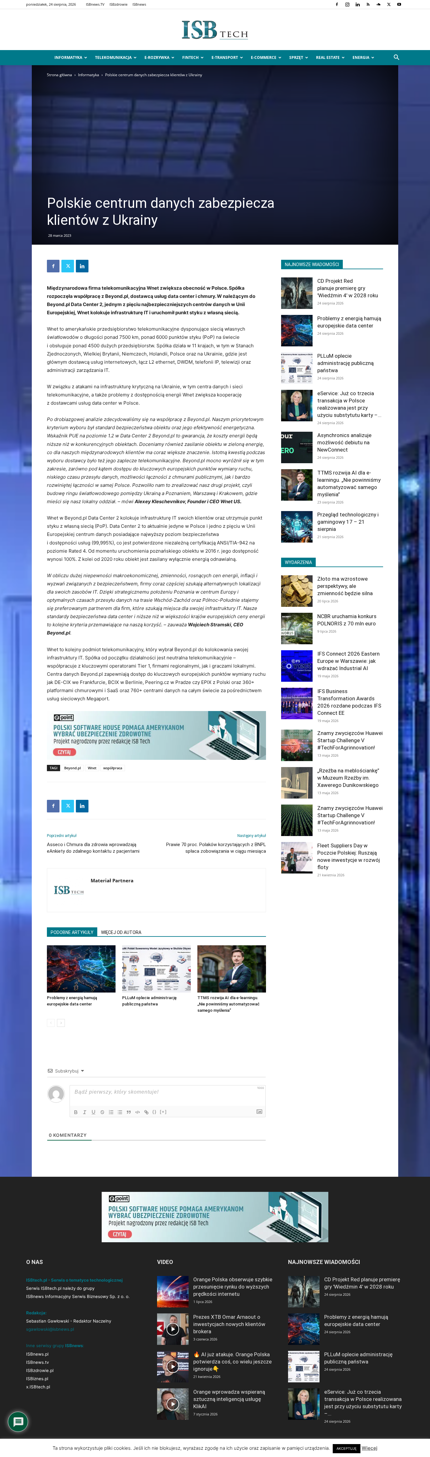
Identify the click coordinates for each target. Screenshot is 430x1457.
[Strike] (102, 1112)
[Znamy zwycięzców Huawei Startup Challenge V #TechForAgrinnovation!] (297, 745)
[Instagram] (347, 4)
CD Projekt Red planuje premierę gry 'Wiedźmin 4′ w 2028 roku (347, 288)
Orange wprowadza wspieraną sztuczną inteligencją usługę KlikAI (229, 1399)
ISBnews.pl (37, 1354)
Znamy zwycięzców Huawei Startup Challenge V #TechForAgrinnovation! (350, 740)
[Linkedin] (357, 4)
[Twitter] (388, 4)
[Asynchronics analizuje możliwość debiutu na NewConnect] (297, 447)
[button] (396, 58)
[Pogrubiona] (75, 1112)
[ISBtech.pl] (215, 30)
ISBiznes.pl (37, 1378)
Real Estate (328, 57)
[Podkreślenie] (93, 1112)
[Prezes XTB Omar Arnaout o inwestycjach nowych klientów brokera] (173, 1329)
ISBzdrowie (118, 4)
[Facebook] (337, 4)
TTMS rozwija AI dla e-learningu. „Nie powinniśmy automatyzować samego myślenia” (228, 1004)
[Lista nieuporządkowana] (120, 1112)
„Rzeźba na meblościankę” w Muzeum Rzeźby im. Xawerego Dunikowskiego (348, 777)
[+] (163, 1111)
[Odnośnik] (146, 1112)
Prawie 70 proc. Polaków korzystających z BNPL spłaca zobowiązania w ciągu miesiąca (216, 848)
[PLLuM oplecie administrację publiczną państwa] (156, 969)
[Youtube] (399, 4)
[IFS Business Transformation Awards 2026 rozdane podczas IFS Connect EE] (297, 703)
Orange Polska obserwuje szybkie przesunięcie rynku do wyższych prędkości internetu (232, 1286)
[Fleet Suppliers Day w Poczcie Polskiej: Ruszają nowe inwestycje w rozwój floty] (297, 858)
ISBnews (139, 4)
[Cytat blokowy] (128, 1112)
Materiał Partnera (112, 880)
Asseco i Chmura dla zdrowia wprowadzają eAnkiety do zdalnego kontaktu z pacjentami (93, 848)
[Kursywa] (84, 1112)
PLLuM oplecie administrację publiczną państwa (345, 363)
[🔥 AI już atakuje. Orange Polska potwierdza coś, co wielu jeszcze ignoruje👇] (173, 1366)
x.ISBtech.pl (38, 1386)
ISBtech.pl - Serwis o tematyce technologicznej (74, 1280)
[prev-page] (51, 1023)
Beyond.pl (72, 767)
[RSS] (368, 4)
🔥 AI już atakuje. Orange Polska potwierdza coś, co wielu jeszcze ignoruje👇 (232, 1361)
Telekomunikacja (113, 57)
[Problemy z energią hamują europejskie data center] (81, 969)
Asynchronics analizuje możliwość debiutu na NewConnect (344, 442)
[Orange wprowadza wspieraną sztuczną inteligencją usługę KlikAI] (173, 1404)
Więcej (369, 1448)
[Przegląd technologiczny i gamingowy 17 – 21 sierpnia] (297, 527)
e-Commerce (263, 57)
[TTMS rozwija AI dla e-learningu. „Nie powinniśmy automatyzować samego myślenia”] (231, 969)
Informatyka (68, 57)
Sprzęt (296, 57)
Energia (361, 57)
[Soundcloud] (378, 4)
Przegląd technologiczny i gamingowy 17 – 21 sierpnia (348, 521)
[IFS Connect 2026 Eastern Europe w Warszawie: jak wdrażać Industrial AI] (297, 666)
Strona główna (59, 74)
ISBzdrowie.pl (40, 1370)
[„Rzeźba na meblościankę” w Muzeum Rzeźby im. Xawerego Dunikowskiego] (297, 783)
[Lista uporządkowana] (111, 1112)
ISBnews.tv (37, 1362)
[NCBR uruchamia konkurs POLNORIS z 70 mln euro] (297, 628)
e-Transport (225, 57)
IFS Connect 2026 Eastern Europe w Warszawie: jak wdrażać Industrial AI (348, 661)
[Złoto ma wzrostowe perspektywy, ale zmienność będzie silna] (297, 591)
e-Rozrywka (156, 57)
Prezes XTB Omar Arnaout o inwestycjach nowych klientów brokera (229, 1324)
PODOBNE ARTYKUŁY (72, 932)
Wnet (92, 767)
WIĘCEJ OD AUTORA (121, 932)
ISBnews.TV (95, 4)
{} (154, 1111)
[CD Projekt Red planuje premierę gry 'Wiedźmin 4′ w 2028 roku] (297, 293)
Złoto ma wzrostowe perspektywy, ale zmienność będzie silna (345, 586)
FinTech (190, 57)
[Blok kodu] (137, 1112)
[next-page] (61, 1023)
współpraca (112, 767)
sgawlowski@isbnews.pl (50, 1329)
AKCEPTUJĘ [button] (347, 1448)
